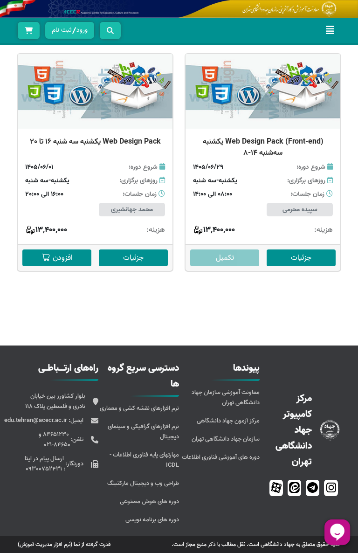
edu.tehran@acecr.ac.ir (36, 420)
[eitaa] (294, 488)
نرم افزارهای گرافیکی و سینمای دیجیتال (143, 432)
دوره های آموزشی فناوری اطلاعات (221, 457)
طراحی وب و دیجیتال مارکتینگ (143, 483)
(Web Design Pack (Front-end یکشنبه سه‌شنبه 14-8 (263, 147)
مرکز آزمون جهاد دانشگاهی (228, 421)
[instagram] (331, 488)
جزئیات (301, 258)
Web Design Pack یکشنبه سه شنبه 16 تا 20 (95, 142)
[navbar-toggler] (330, 30)
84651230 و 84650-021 (54, 439)
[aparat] (276, 488)
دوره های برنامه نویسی (152, 520)
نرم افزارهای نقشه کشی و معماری (139, 408)
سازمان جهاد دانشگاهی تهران (226, 439)
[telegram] (312, 488)
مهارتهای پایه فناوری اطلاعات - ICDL (144, 460)
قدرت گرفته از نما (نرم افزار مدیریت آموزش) (64, 544)
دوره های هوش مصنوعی (149, 501)
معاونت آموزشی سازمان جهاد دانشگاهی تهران (226, 397)
